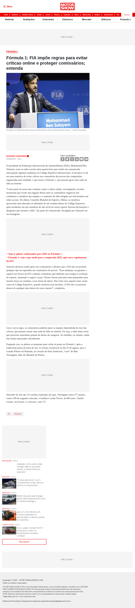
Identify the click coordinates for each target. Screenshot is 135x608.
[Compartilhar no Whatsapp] (72, 159)
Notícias (9, 19)
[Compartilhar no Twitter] (67, 159)
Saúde (39, 15)
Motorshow (87, 15)
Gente (48, 15)
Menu (76, 15)
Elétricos (106, 19)
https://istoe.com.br (10, 596)
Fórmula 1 (125, 19)
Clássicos (67, 19)
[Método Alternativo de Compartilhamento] (86, 159)
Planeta (57, 15)
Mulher (97, 15)
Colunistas (48, 19)
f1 (9, 414)
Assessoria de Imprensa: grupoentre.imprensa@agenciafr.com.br (46, 601)
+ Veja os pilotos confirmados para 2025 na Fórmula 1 (34, 254)
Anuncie (127, 15)
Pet (118, 15)
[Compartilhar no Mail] (81, 159)
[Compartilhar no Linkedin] (77, 159)
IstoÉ (6, 15)
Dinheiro (15, 15)
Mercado (86, 19)
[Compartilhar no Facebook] (63, 159)
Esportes (67, 15)
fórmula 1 (18, 414)
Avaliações (29, 19)
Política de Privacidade (11, 601)
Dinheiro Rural (27, 15)
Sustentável (108, 15)
